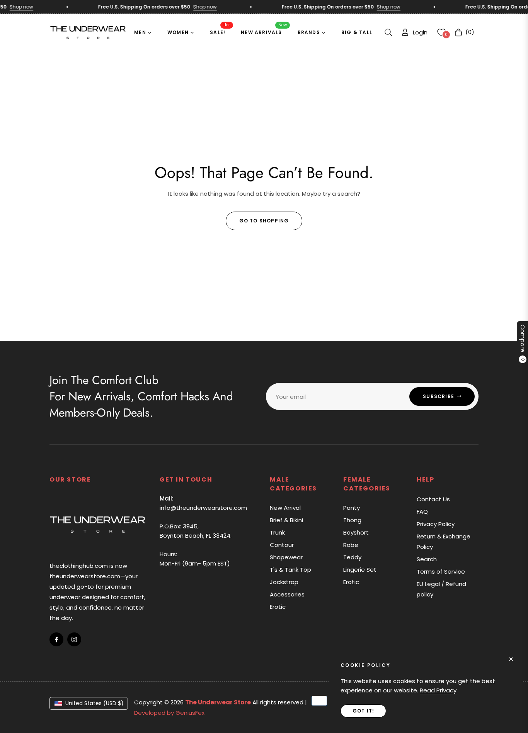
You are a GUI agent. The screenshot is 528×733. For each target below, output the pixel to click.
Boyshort (356, 532)
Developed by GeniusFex (169, 713)
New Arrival (285, 508)
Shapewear (286, 557)
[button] (388, 32)
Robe (350, 545)
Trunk (277, 532)
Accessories (287, 594)
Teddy (352, 557)
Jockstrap (284, 582)
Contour (282, 545)
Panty (351, 508)
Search (427, 559)
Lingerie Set (359, 570)
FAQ (422, 511)
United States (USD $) (94, 703)
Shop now (16, 6)
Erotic (278, 607)
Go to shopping (264, 220)
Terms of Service (441, 571)
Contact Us (433, 499)
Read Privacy (438, 690)
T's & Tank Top (290, 570)
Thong (352, 520)
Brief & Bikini (286, 520)
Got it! (363, 710)
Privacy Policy (436, 524)
